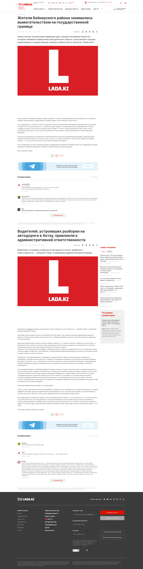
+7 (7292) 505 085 (79, 514)
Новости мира (86, 9)
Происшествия (21, 31)
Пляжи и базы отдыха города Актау (112, 537)
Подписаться (88, 166)
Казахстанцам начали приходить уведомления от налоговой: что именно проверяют (111, 300)
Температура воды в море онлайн (112, 531)
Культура (21, 527)
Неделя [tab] (103, 251)
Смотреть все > (71, 3)
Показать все (58, 215)
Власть (20, 513)
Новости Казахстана (55, 9)
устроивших (29, 329)
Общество (21, 519)
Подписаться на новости (112, 518)
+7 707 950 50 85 (78, 524)
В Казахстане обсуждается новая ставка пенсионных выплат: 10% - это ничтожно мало (111, 322)
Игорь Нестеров (37, 31)
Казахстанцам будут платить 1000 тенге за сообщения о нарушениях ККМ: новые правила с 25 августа (111, 289)
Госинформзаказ (51, 525)
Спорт (20, 530)
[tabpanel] (112, 280)
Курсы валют (49, 530)
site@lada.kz (90, 514)
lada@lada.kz (85, 545)
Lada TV (96, 9)
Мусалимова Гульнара (39, 245)
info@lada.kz (90, 543)
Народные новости (71, 9)
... (102, 8)
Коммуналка (22, 522)
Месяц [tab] (109, 251)
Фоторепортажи (51, 522)
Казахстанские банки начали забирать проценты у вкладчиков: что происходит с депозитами (111, 269)
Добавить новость (113, 512)
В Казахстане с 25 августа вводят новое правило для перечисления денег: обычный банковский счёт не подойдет (112, 258)
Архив (47, 527)
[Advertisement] (58, 107)
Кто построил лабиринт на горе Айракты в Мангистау (110, 279)
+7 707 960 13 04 (78, 534)
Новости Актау (39, 9)
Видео (44, 349)
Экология (21, 525)
